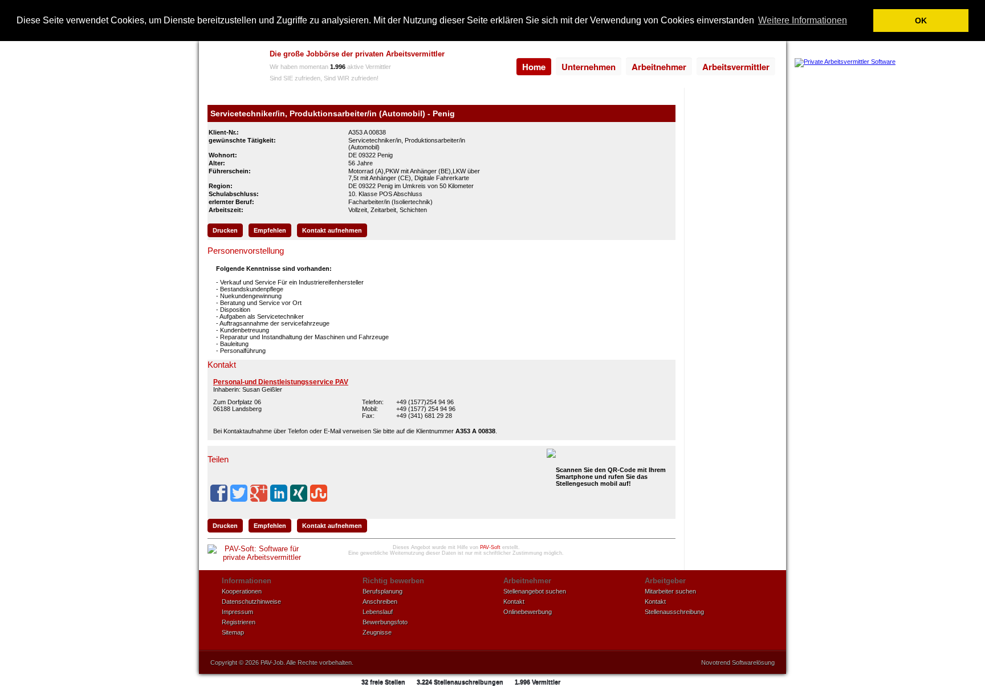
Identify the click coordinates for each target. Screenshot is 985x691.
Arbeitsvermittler (736, 66)
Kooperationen (242, 591)
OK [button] (921, 20)
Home (534, 66)
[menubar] (646, 66)
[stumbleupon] (318, 493)
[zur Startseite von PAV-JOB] (231, 67)
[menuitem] (533, 66)
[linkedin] (278, 493)
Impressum (237, 611)
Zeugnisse (377, 632)
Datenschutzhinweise (251, 601)
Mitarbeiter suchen (670, 591)
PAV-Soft (490, 547)
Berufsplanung (382, 591)
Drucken (225, 230)
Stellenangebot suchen (534, 591)
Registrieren (238, 622)
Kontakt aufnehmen (332, 230)
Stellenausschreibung (674, 611)
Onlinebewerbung (527, 611)
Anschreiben (380, 601)
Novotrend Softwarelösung (738, 662)
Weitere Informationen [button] (802, 20)
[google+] (258, 493)
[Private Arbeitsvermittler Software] (845, 61)
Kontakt (513, 601)
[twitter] (238, 493)
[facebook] (218, 493)
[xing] (298, 493)
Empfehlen (270, 230)
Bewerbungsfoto (385, 622)
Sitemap (233, 632)
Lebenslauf (378, 611)
